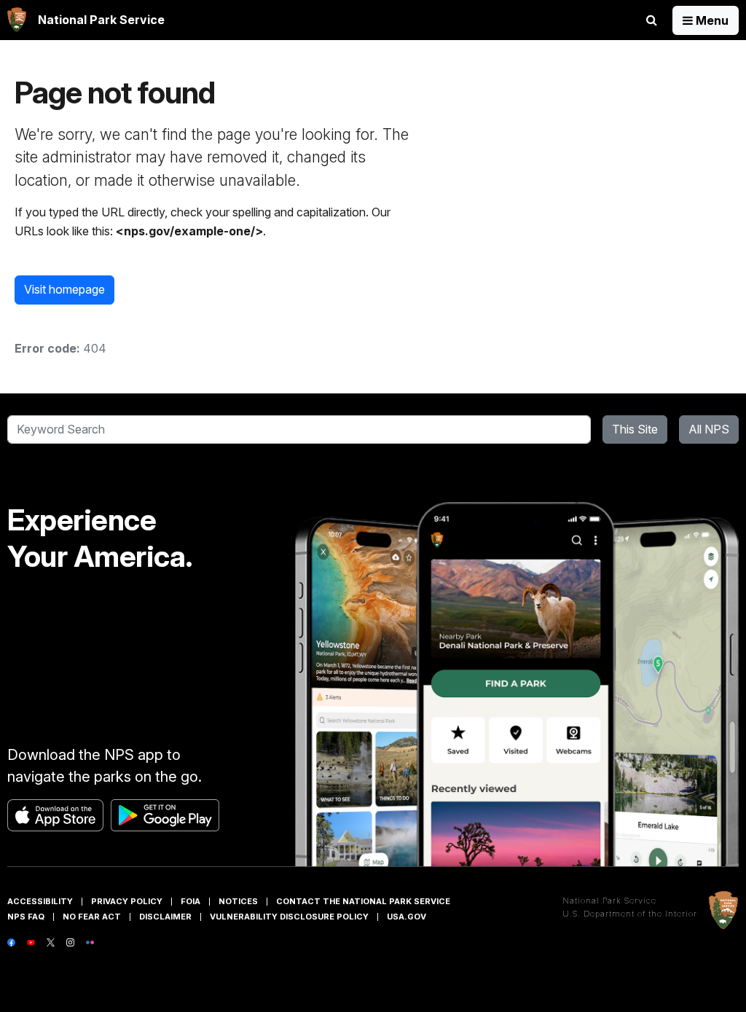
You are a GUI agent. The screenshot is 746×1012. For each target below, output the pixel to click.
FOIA (190, 901)
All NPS (708, 429)
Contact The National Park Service (363, 901)
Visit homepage (64, 289)
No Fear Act (92, 916)
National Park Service (609, 900)
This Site (635, 429)
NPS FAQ (25, 916)
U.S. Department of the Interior (629, 914)
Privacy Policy (126, 901)
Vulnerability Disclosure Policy (289, 916)
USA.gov (406, 916)
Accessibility (40, 901)
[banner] (86, 20)
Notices (238, 901)
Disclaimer (165, 916)
